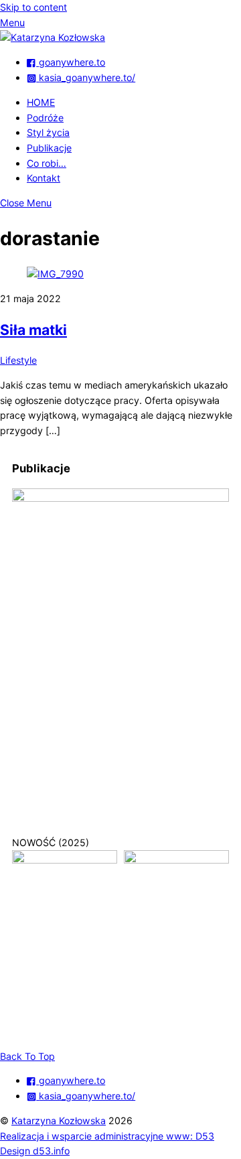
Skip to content (33, 7)
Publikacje (49, 147)
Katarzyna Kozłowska (58, 1120)
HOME (41, 102)
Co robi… (46, 163)
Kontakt (43, 178)
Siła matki (33, 329)
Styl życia (48, 132)
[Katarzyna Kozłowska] (52, 37)
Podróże (45, 117)
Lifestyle (18, 360)
